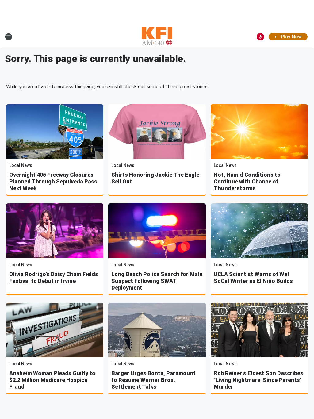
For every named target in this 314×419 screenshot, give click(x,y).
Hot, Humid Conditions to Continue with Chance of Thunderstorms (247, 181)
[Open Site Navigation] (8, 36)
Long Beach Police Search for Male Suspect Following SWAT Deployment (156, 281)
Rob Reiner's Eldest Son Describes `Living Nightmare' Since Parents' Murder (258, 380)
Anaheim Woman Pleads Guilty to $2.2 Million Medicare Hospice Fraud (52, 380)
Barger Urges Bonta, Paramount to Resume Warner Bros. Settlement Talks (153, 380)
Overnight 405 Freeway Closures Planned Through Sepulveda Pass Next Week (53, 181)
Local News (20, 165)
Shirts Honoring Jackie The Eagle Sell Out (155, 178)
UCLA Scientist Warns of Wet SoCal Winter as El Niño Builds (253, 277)
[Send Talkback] (260, 36)
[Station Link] (157, 37)
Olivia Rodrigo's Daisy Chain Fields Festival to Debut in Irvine (53, 277)
